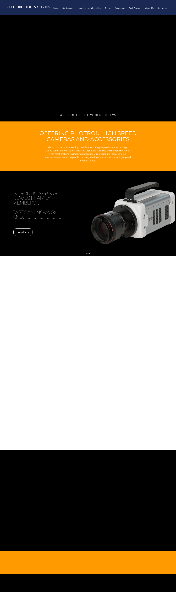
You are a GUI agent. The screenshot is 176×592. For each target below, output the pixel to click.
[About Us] (149, 12)
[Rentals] (108, 12)
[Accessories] (120, 12)
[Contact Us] (162, 12)
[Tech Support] (135, 12)
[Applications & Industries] (90, 12)
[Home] (55, 12)
